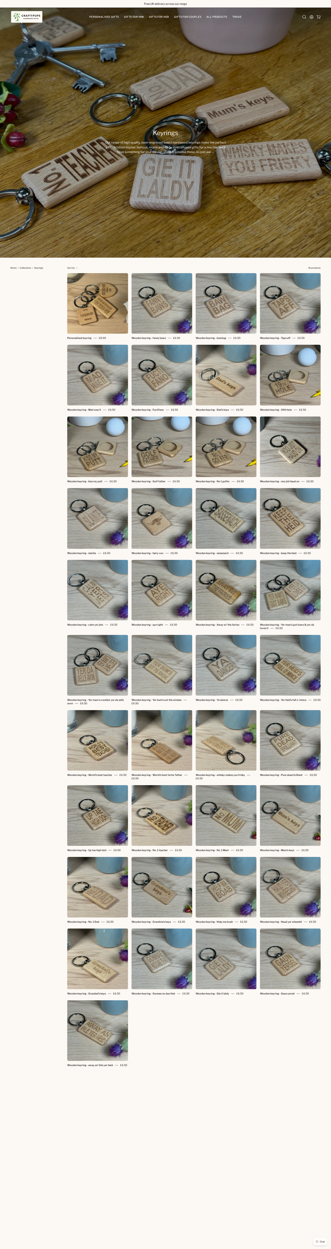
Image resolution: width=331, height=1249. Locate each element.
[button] (104, 17)
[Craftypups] (26, 16)
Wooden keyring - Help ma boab (214, 921)
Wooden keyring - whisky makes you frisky (220, 775)
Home (13, 268)
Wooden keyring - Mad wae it (84, 409)
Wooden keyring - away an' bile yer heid (90, 1065)
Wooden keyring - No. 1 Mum (212, 850)
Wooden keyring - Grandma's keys (151, 921)
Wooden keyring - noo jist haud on (279, 481)
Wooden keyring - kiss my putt (84, 481)
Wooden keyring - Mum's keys (277, 850)
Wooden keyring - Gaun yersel (277, 993)
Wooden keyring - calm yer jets (85, 624)
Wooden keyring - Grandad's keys (86, 993)
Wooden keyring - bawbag (211, 338)
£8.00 (102, 338)
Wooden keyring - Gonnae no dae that (153, 993)
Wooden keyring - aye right (147, 624)
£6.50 (176, 338)
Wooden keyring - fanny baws (149, 338)
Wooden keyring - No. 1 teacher (150, 850)
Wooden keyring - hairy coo (147, 553)
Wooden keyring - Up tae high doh (86, 850)
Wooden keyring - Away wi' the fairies (217, 624)
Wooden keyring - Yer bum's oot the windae (157, 700)
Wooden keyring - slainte (81, 553)
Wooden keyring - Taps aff (275, 338)
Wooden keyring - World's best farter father (157, 775)
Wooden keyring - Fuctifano (148, 409)
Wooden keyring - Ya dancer (212, 700)
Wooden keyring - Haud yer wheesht (281, 921)
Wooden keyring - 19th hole (276, 409)
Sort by (71, 268)
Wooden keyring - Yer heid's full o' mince (283, 700)
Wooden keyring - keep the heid (278, 553)
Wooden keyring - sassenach (212, 553)
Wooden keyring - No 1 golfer (213, 481)
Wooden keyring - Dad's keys (212, 409)
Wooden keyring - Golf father (149, 481)
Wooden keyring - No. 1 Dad (83, 921)
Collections (25, 268)
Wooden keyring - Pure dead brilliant (281, 775)
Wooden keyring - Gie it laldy (212, 993)
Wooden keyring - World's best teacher (89, 775)
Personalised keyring (79, 338)
